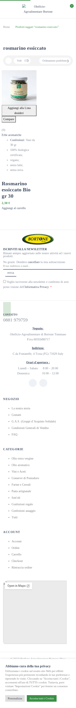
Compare (8, 119)
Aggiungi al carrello (14, 208)
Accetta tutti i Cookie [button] (41, 698)
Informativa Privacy (37, 287)
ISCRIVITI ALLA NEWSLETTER (25, 249)
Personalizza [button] (15, 698)
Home (6, 26)
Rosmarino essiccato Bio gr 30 (16, 190)
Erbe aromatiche (11, 135)
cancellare (34, 262)
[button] (69, 8)
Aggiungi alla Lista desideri (19, 110)
